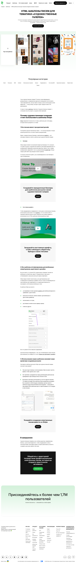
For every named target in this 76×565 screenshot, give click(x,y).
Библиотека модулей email (34, 546)
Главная (3, 6)
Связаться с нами (43, 3)
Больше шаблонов (38, 25)
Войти (50, 3)
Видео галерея (42, 545)
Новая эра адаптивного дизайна (47, 354)
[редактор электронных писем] (2, 3)
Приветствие (70, 82)
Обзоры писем (42, 543)
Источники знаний (23, 3)
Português (49, 538)
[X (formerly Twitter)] (10, 557)
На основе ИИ (51, 82)
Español (48, 534)
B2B (15, 82)
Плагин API (58, 529)
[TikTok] (18, 557)
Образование (42, 535)
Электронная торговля (28, 82)
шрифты (47, 135)
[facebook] (2, 557)
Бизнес (36, 82)
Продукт (8, 3)
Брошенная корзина (61, 82)
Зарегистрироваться (60, 3)
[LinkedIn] (6, 557)
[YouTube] (22, 557)
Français (48, 532)
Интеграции (34, 537)
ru (36, 3)
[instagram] (14, 557)
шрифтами (47, 149)
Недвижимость (43, 82)
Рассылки (10, 82)
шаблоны (30, 109)
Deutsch (48, 530)
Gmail (4, 82)
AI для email (34, 542)
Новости (27, 534)
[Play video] (38, 168)
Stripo (21, 120)
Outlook (19, 82)
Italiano (48, 536)
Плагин (33, 532)
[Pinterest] (26, 557)
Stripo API (58, 530)
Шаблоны (14, 3)
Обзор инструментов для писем (42, 541)
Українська (49, 540)
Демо (70, 3)
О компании (28, 529)
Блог (40, 530)
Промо (38, 85)
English (48, 529)
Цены (30, 3)
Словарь (41, 537)
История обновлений (60, 532)
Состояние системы (70, 544)
